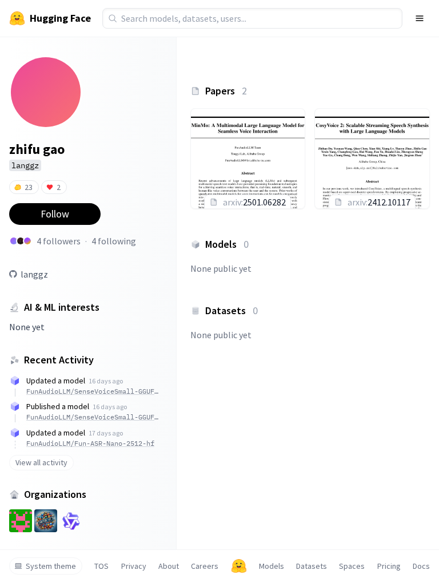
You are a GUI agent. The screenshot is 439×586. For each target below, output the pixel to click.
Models (271, 566)
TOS (101, 566)
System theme (51, 566)
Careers (204, 566)
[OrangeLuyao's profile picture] (13, 241)
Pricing (389, 566)
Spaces (352, 566)
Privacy (133, 566)
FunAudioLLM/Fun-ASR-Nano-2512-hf (90, 443)
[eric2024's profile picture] (27, 241)
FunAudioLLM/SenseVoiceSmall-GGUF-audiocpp (92, 391)
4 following (113, 241)
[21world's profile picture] (20, 241)
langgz (34, 274)
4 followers (59, 241)
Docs (421, 566)
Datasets (311, 566)
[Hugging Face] (239, 566)
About (168, 566)
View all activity (41, 462)
